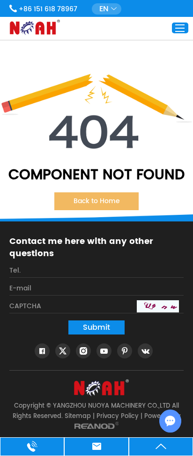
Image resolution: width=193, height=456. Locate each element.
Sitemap (78, 416)
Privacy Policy (117, 416)
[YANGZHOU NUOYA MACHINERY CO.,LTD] (34, 27)
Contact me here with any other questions (81, 248)
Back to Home (97, 201)
